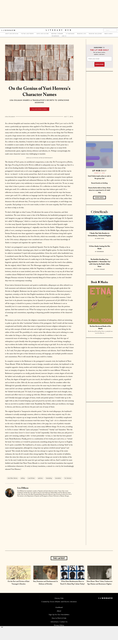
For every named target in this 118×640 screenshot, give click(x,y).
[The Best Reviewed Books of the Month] (100, 305)
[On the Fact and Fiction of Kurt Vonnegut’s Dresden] (18, 578)
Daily (99, 170)
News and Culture (43, 33)
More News (99, 197)
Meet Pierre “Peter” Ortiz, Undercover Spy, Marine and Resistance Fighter (99, 583)
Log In (64, 36)
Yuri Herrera (67, 478)
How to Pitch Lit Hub (59, 618)
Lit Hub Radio (70, 33)
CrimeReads (55, 36)
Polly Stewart (100, 269)
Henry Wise (100, 238)
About (59, 611)
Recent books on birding (99, 183)
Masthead (59, 607)
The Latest (59, 558)
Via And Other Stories (39, 109)
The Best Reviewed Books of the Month (100, 327)
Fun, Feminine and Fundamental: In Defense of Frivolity (45, 583)
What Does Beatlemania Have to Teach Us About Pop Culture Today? (72, 583)
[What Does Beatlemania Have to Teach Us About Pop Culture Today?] (72, 578)
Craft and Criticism (11, 33)
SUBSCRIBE (99, 64)
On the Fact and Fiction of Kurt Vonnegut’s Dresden (18, 583)
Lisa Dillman (10, 116)
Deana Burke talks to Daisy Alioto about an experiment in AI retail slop (99, 190)
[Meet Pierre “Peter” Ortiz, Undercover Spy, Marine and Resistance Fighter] (99, 578)
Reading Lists (81, 33)
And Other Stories (12, 478)
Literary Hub (59, 30)
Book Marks (109, 33)
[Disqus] (39, 521)
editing (23, 478)
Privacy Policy (59, 625)
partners (40, 478)
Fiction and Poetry (27, 33)
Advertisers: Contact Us (59, 622)
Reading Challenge (95, 33)
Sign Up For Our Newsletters (59, 614)
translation (58, 478)
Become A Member (57, 33)
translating (49, 478)
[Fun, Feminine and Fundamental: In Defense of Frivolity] (45, 578)
